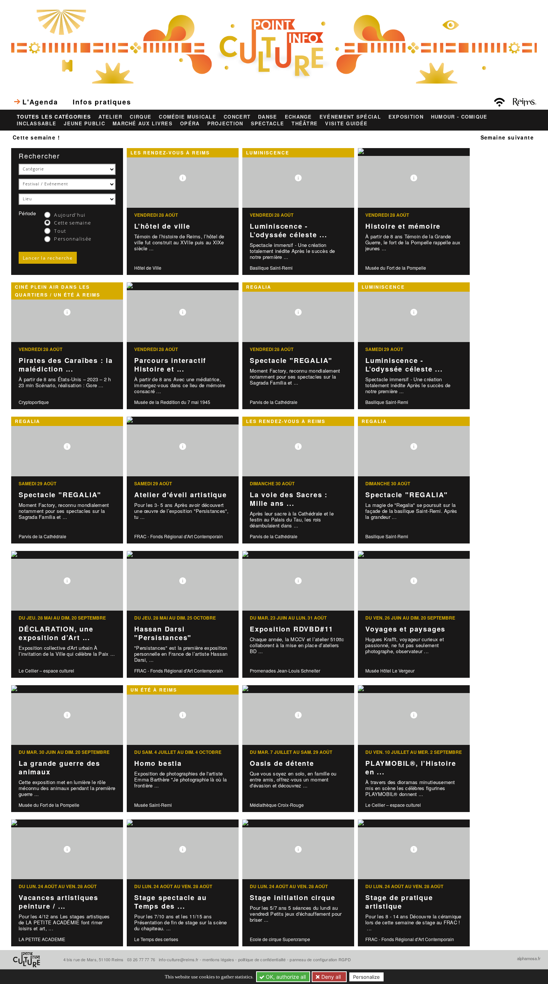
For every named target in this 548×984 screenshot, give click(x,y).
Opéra (190, 123)
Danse (267, 116)
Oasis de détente (282, 763)
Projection (225, 123)
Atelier (110, 116)
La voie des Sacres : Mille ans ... (289, 499)
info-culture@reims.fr (179, 959)
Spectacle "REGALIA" (291, 360)
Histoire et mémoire (403, 226)
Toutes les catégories (54, 116)
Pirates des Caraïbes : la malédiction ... (66, 364)
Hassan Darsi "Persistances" (163, 633)
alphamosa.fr (529, 958)
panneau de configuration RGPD (320, 959)
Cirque (140, 116)
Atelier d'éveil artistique (180, 494)
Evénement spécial (350, 116)
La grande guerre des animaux (59, 767)
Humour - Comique (459, 116)
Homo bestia (158, 763)
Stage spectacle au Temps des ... (170, 902)
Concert (237, 116)
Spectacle (267, 123)
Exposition (405, 116)
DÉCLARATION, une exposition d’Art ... (56, 633)
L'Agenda (40, 101)
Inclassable (36, 123)
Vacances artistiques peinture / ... (58, 902)
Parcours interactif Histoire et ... (170, 364)
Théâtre (305, 123)
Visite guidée (346, 123)
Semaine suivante (507, 137)
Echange (298, 116)
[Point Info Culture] (274, 46)
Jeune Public (84, 123)
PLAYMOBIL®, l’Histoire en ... (410, 767)
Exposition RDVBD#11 (291, 629)
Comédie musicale (187, 116)
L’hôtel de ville (162, 226)
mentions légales (218, 959)
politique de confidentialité (262, 959)
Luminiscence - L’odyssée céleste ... (288, 230)
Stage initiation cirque (292, 897)
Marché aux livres (143, 123)
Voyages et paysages (405, 629)
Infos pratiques (102, 101)
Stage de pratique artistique (399, 902)
